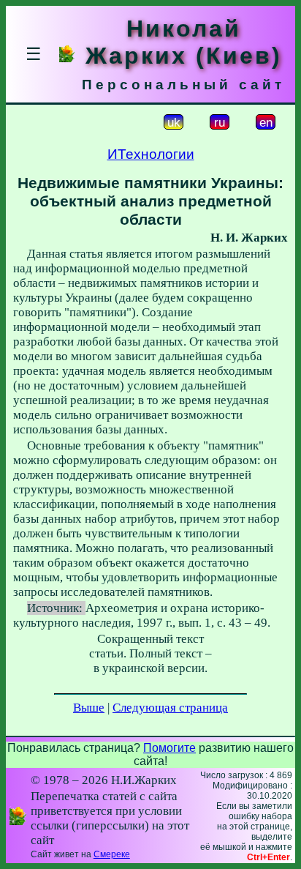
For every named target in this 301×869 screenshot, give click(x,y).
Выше (88, 708)
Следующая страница (170, 708)
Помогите (169, 748)
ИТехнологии (150, 154)
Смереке (112, 854)
